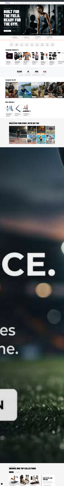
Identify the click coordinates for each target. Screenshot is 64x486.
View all (58, 50)
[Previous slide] (1, 1)
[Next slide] (63, 1)
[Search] (55, 3)
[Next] (62, 20)
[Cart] (58, 3)
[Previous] (2, 20)
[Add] (12, 111)
